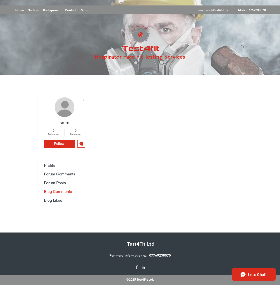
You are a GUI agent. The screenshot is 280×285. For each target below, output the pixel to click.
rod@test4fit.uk (217, 10)
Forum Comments (59, 174)
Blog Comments (58, 191)
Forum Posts (55, 182)
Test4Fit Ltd (140, 244)
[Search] (242, 47)
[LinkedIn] (143, 267)
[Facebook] (137, 267)
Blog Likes (53, 200)
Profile (49, 165)
